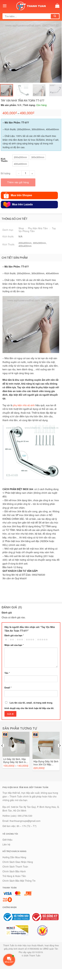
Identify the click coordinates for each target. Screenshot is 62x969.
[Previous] (7, 52)
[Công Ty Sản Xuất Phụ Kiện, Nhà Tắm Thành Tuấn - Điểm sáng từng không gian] (31, 6)
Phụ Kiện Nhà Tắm (38, 228)
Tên (7, 672)
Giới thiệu (7, 839)
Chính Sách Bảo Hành (14, 871)
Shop (21, 228)
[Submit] (55, 16)
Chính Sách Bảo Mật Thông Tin (19, 880)
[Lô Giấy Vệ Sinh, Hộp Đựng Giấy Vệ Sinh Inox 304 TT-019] (15, 744)
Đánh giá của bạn (14, 635)
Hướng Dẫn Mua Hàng (14, 857)
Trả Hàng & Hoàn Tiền (14, 876)
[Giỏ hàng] (57, 5)
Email (8, 687)
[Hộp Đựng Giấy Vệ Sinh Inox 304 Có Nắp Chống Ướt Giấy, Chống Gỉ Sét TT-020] (46, 745)
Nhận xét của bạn (14, 645)
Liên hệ (6, 844)
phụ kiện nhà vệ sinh (24, 405)
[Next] (55, 52)
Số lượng (5, 173)
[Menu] (4, 5)
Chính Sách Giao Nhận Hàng (17, 862)
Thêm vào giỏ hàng (18, 182)
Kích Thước (4, 160)
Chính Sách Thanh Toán (15, 866)
